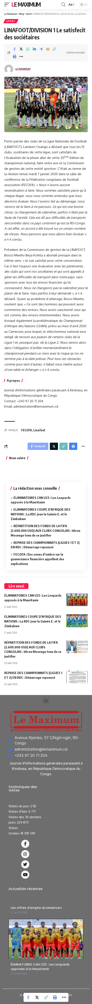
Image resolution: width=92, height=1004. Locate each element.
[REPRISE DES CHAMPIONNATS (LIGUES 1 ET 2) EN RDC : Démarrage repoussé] (77, 677)
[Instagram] (25, 854)
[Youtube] (25, 875)
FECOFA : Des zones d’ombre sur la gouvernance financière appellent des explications (37, 559)
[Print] (15, 56)
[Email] (48, 49)
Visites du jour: (19, 806)
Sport (10, 21)
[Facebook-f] (25, 844)
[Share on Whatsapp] (28, 49)
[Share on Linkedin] (34, 49)
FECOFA (26, 430)
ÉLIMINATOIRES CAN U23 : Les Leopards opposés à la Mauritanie (40, 966)
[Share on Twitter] (21, 49)
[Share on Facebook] (15, 49)
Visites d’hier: (18, 811)
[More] (21, 56)
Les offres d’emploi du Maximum (36, 907)
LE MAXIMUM (22, 69)
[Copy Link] (54, 49)
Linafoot (39, 430)
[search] (63, 4)
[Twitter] (25, 864)
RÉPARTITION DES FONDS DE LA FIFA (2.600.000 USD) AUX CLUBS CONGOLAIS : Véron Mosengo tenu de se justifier (45, 530)
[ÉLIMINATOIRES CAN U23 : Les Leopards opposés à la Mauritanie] (77, 599)
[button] (46, 700)
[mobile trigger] (8, 4)
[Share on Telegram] (41, 49)
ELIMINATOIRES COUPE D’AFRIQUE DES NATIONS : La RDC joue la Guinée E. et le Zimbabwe (40, 514)
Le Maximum (26, 4)
